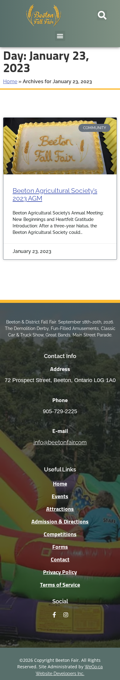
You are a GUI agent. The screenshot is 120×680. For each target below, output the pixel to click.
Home (10, 81)
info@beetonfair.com (60, 442)
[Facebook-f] (54, 614)
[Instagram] (66, 614)
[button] (102, 15)
